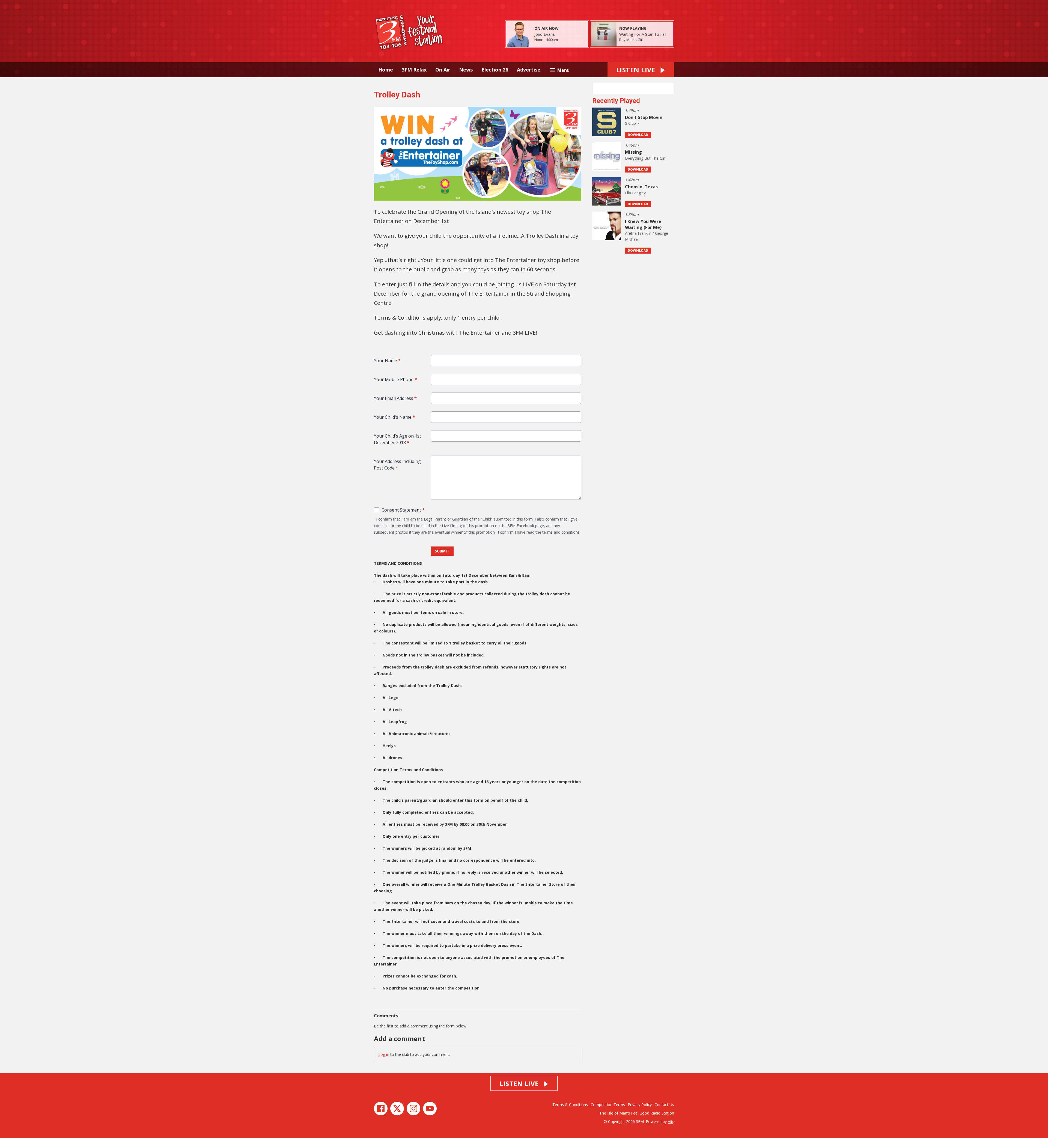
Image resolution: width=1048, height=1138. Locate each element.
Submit (442, 551)
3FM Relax (414, 69)
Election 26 (494, 69)
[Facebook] (381, 1108)
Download (638, 134)
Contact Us (664, 1104)
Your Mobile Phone (395, 379)
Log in (383, 1054)
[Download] (650, 40)
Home (385, 69)
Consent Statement (403, 510)
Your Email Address (395, 398)
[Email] (564, 40)
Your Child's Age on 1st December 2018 (397, 439)
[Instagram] (413, 1108)
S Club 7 (632, 123)
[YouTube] (430, 1108)
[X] (397, 1108)
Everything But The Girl (645, 158)
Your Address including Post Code (397, 464)
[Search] (669, 88)
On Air (442, 69)
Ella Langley (635, 192)
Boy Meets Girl (631, 39)
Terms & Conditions (570, 1104)
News (466, 69)
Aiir (670, 1121)
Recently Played (616, 101)
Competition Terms (608, 1104)
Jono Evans (544, 34)
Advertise (528, 69)
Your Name (387, 361)
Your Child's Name (394, 417)
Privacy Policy (640, 1104)
